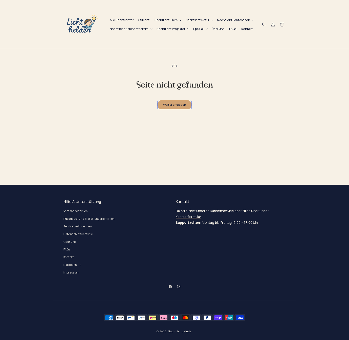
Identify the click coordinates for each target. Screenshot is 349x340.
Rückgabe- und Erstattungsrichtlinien (89, 219)
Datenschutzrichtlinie (78, 234)
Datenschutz (72, 265)
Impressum (71, 272)
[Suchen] (264, 24)
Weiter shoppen (174, 104)
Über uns (69, 242)
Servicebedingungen (77, 226)
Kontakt (68, 257)
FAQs (66, 249)
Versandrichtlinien (75, 211)
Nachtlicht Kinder (180, 331)
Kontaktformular (188, 216)
